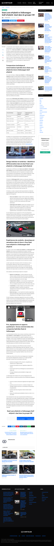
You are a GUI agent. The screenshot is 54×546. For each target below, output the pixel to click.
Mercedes (41, 120)
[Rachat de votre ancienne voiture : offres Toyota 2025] (17, 513)
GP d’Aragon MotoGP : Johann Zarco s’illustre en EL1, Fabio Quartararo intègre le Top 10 (48, 69)
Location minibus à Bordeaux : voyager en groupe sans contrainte (26, 461)
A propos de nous (45, 492)
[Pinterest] (3, 58)
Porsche (41, 123)
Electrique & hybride (41, 3)
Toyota (41, 130)
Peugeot (41, 122)
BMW (41, 101)
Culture (41, 110)
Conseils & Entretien (43, 108)
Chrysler (41, 105)
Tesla (40, 128)
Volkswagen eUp (29, 144)
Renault (41, 125)
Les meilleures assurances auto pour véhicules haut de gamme (9, 461)
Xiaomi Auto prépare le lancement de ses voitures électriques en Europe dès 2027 (48, 88)
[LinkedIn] (3, 55)
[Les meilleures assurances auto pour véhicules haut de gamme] (9, 454)
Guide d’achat (34, 3)
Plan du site (44, 498)
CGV (42, 493)
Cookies (43, 495)
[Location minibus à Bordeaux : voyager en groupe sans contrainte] (27, 454)
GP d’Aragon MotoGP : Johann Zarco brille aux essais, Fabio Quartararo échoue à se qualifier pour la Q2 (48, 59)
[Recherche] (51, 3)
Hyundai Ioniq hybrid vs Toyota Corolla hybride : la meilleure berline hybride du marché (10, 433)
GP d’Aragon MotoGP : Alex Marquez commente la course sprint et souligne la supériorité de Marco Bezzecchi (48, 27)
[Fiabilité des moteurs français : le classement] (9, 469)
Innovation (41, 116)
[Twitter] (3, 52)
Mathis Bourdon (7, 17)
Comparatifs (42, 106)
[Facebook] (3, 50)
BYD (40, 103)
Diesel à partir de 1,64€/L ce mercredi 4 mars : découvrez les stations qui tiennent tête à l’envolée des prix (23, 504)
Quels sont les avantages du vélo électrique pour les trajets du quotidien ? (23, 494)
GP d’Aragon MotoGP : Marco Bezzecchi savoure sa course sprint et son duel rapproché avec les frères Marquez (48, 16)
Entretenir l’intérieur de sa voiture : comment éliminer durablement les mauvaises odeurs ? (26, 476)
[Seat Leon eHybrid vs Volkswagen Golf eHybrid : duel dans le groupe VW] (18, 33)
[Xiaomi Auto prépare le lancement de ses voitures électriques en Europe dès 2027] (41, 88)
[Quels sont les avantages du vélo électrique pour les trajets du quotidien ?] (17, 493)
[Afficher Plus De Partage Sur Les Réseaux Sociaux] (26, 21)
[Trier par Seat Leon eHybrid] (26, 418)
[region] (20, 418)
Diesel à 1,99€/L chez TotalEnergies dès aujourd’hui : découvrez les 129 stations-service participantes (48, 49)
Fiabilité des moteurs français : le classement (9, 476)
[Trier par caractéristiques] (15, 418)
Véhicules (24, 2)
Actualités (19, 2)
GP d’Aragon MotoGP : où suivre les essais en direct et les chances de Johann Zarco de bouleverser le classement (48, 79)
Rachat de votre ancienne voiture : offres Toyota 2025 (23, 514)
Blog (40, 100)
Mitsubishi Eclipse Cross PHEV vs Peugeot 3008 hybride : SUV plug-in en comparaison (26, 433)
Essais (41, 113)
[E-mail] (3, 60)
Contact (43, 500)
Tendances (30, 2)
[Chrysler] (8, 3)
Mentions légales (45, 497)
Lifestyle (47, 2)
